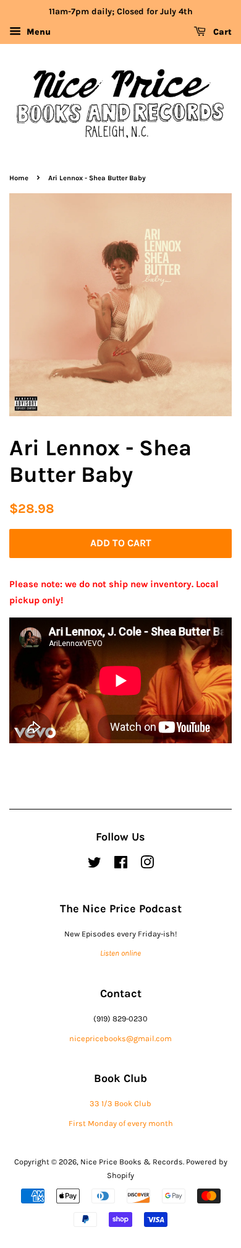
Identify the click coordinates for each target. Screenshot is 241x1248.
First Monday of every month (121, 1123)
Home (18, 178)
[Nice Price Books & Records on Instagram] (147, 865)
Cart (221, 32)
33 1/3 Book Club (120, 1103)
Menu (37, 32)
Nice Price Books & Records (131, 1161)
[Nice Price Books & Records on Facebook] (121, 865)
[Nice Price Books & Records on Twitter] (94, 865)
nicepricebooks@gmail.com (120, 1038)
